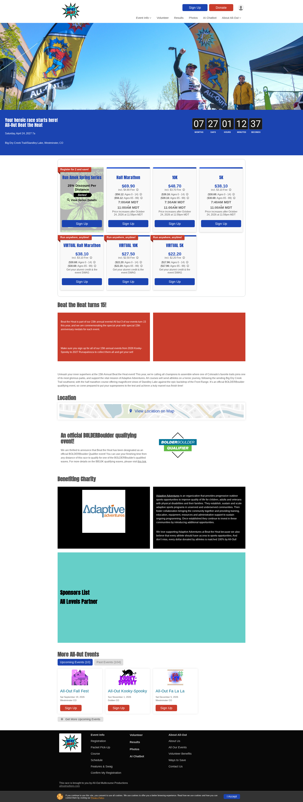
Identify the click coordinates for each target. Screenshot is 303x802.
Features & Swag (102, 766)
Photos (193, 17)
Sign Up (195, 7)
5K (221, 177)
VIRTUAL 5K (174, 245)
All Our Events (178, 747)
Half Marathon (128, 177)
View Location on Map (154, 411)
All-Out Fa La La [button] (170, 691)
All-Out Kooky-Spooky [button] (127, 691)
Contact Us (176, 766)
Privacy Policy (97, 798)
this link (142, 461)
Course (95, 753)
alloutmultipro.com (69, 786)
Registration (98, 741)
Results (179, 17)
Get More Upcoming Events (82, 719)
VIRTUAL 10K (128, 245)
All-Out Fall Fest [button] (74, 691)
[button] (71, 708)
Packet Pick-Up (100, 747)
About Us (174, 741)
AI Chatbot (210, 17)
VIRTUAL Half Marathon (82, 245)
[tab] (75, 662)
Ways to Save (177, 760)
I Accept (232, 796)
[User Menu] (241, 8)
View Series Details (84, 200)
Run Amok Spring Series (81, 177)
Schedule (97, 760)
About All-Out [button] (230, 17)
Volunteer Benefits (180, 753)
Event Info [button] (142, 17)
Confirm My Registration (106, 772)
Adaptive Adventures (167, 495)
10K (174, 177)
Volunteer (163, 17)
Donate (221, 7)
